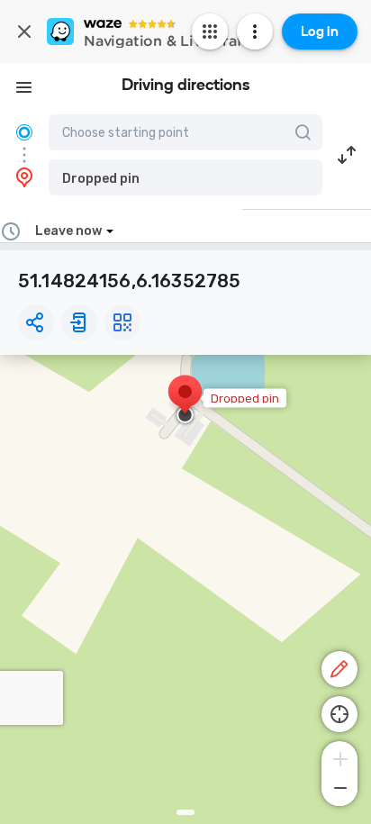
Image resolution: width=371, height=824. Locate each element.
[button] (185, 177)
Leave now (68, 231)
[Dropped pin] (185, 401)
